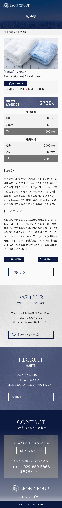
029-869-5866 (36, 467)
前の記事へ (17, 259)
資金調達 (9, 71)
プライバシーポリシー (31, 496)
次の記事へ (45, 259)
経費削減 (20, 71)
